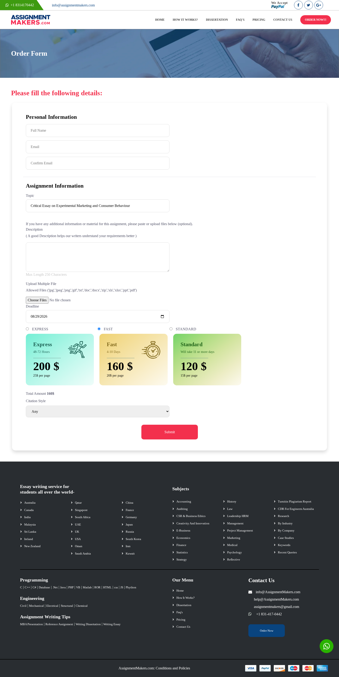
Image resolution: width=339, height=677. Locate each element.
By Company (286, 530)
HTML (107, 587)
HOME (160, 19)
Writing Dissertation (88, 624)
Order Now (266, 630)
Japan (129, 524)
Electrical (52, 605)
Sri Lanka (30, 531)
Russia (130, 531)
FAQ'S (240, 19)
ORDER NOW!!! (315, 19)
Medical (232, 545)
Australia (30, 502)
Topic (30, 196)
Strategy (181, 559)
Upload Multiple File (41, 284)
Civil (23, 605)
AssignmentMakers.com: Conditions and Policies (154, 668)
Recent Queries (287, 552)
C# (34, 587)
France (130, 510)
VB (78, 587)
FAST (108, 329)
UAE (78, 524)
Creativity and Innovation (192, 523)
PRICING (259, 19)
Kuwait (130, 553)
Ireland (28, 539)
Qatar (78, 502)
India (27, 517)
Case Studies (286, 538)
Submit (169, 432)
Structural (67, 605)
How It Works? (185, 597)
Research (283, 516)
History (231, 501)
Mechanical (36, 605)
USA (78, 539)
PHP (71, 587)
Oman (78, 546)
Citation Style (36, 401)
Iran (128, 546)
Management (235, 523)
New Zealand (32, 546)
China (129, 502)
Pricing (180, 619)
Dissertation (183, 605)
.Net (55, 587)
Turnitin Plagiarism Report (294, 501)
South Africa (82, 517)
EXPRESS (40, 329)
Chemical (82, 605)
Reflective (233, 559)
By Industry (285, 523)
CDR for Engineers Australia (296, 509)
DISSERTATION (217, 19)
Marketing (233, 538)
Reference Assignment (59, 624)
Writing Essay (112, 624)
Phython (131, 587)
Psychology (234, 552)
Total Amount (36, 393)
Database (44, 587)
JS (121, 587)
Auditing (182, 509)
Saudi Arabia (83, 553)
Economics (183, 538)
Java (63, 587)
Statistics (182, 552)
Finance (181, 545)
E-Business (183, 530)
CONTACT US (282, 19)
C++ (27, 587)
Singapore (81, 510)
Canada (29, 510)
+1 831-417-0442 (269, 614)
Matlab (87, 587)
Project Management (240, 530)
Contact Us (183, 626)
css (116, 587)
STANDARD (186, 329)
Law (229, 509)
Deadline (32, 306)
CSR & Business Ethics (190, 516)
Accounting (183, 501)
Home (180, 590)
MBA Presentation (31, 624)
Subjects (180, 488)
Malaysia (30, 524)
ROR (97, 587)
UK (77, 531)
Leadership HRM (238, 516)
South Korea (133, 539)
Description (34, 229)
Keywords (284, 545)
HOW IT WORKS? (185, 19)
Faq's (179, 612)
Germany (131, 517)
